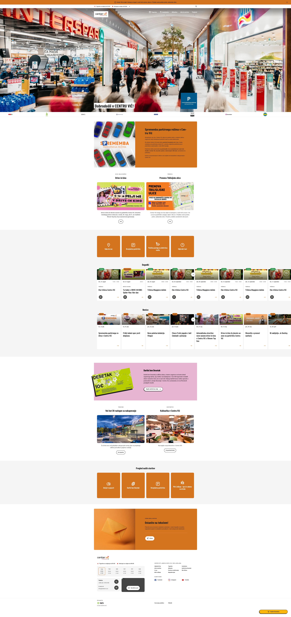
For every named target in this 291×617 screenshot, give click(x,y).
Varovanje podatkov (159, 603)
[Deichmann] (244, 114)
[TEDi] (98, 114)
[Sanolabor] (62, 114)
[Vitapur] (135, 114)
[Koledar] (100, 297)
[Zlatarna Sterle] (171, 114)
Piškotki (170, 603)
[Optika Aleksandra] (26, 114)
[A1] (208, 114)
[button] (193, 274)
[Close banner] (287, 2)
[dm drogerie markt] (280, 114)
